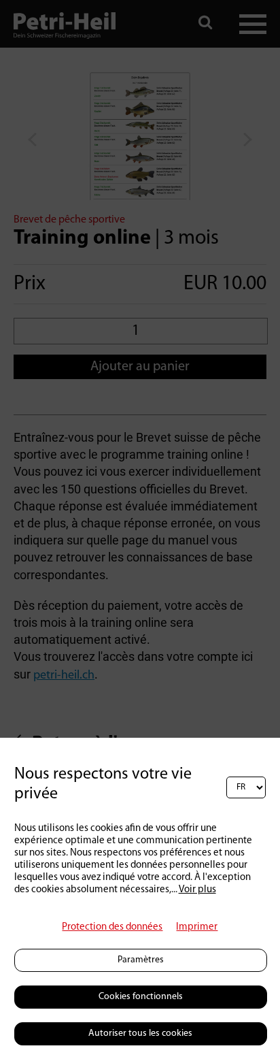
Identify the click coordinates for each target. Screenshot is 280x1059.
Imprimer (196, 927)
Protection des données (112, 927)
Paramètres (141, 960)
